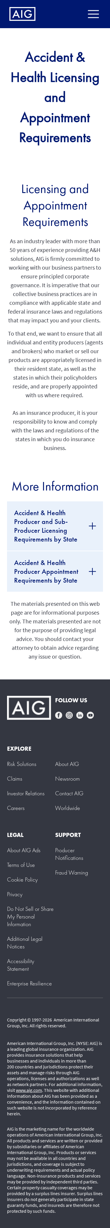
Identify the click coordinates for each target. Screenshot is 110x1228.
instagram (69, 715)
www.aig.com (29, 1090)
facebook (58, 715)
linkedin (79, 715)
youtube (90, 715)
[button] (30, 916)
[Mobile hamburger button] (93, 14)
